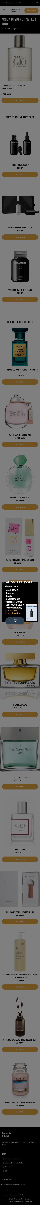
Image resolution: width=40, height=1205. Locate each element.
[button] (14, 621)
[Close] (3, 583)
